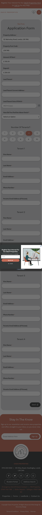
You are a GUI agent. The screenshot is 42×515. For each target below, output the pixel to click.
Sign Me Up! (10, 260)
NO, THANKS (10, 263)
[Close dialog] (40, 246)
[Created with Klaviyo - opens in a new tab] (21, 269)
